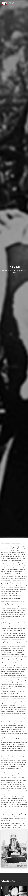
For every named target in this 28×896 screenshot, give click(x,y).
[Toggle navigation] (24, 3)
